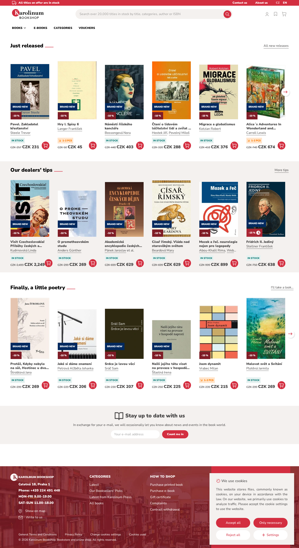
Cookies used (137, 534)
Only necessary (270, 523)
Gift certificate (160, 497)
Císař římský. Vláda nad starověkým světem (171, 244)
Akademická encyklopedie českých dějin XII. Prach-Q (122, 244)
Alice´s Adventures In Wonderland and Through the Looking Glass (263, 126)
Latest (94, 485)
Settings (273, 535)
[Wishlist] (275, 14)
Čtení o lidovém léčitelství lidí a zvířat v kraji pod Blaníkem (171, 126)
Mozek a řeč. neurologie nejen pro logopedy (218, 244)
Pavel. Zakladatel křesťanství (24, 126)
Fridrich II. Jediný (260, 242)
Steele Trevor (20, 133)
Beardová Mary (163, 250)
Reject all (233, 535)
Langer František (70, 129)
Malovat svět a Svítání (264, 364)
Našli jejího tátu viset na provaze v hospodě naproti (169, 366)
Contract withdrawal (165, 509)
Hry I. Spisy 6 (68, 124)
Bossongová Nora (118, 133)
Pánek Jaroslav (115, 250)
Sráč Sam (111, 368)
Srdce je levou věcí (120, 364)
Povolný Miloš (179, 133)
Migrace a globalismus (217, 124)
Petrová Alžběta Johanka (75, 368)
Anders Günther (69, 250)
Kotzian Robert (210, 129)
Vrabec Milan (208, 368)
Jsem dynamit (210, 364)
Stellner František (259, 246)
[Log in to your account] (267, 14)
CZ (278, 3)
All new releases (276, 46)
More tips (282, 170)
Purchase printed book (166, 485)
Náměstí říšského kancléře (118, 126)
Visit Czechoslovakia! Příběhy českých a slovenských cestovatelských (27, 244)
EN (285, 3)
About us (261, 3)
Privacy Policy (73, 534)
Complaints (158, 503)
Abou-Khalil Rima (212, 250)
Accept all (233, 523)
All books (96, 503)
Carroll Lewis (256, 133)
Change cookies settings (105, 534)
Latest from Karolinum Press (110, 497)
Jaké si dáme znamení (75, 364)
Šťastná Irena (161, 372)
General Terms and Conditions (38, 534)
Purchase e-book (162, 491)
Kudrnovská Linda (23, 250)
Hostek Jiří (159, 133)
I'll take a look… (282, 287)
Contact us (239, 3)
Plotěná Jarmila (257, 368)
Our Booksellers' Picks (106, 491)
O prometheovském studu (73, 244)
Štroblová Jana (21, 372)
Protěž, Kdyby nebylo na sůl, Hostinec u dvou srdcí (29, 366)
